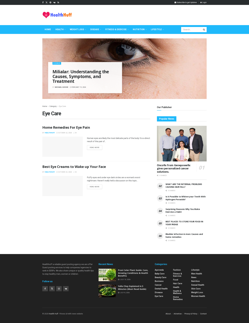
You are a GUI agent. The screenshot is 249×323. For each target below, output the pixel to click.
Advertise (178, 314)
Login (204, 2)
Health (59, 29)
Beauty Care (160, 277)
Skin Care (195, 289)
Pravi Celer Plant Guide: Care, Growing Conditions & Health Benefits (133, 273)
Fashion (177, 270)
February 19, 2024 (78, 87)
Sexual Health (197, 285)
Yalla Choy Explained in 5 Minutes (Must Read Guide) (132, 287)
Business (159, 281)
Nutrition (139, 29)
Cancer (158, 285)
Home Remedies (178, 298)
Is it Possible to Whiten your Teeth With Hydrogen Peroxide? (186, 198)
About (168, 314)
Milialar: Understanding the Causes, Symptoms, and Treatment (80, 76)
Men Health (196, 274)
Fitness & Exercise (116, 29)
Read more (94, 147)
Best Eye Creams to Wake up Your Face (74, 166)
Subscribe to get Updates (187, 2)
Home (48, 29)
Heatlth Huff (53, 314)
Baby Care (159, 274)
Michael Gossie (61, 87)
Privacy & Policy (190, 314)
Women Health (198, 296)
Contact (203, 314)
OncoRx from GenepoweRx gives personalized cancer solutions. (173, 168)
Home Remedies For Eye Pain (66, 127)
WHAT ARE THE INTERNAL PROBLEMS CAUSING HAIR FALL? (184, 185)
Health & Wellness (177, 292)
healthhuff (50, 133)
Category (53, 106)
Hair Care (177, 283)
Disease (94, 29)
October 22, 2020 (65, 133)
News (193, 277)
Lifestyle (156, 29)
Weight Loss (77, 29)
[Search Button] (204, 29)
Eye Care (62, 106)
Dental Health (161, 289)
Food (175, 280)
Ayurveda (159, 270)
